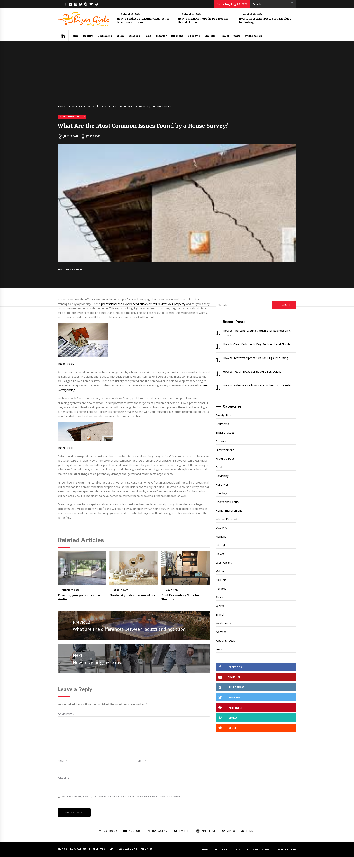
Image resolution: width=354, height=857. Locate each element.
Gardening (222, 476)
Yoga (236, 36)
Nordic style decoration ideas (132, 595)
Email (141, 761)
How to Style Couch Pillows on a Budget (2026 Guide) (257, 385)
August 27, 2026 (191, 13)
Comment (66, 714)
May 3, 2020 (172, 590)
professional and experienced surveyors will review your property (143, 304)
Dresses (134, 36)
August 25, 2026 (252, 13)
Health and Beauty (227, 502)
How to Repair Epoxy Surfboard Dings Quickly (252, 371)
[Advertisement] (177, 74)
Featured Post (225, 458)
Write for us (253, 36)
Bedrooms (105, 36)
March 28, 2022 (70, 590)
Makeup (210, 36)
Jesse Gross (93, 136)
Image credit (66, 363)
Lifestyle (194, 36)
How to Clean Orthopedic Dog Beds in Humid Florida (256, 344)
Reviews (221, 588)
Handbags (222, 493)
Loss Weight (223, 562)
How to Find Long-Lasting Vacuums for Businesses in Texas (143, 20)
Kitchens (177, 36)
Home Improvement (229, 510)
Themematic (144, 848)
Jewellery (221, 528)
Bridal (120, 36)
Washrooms (223, 623)
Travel (224, 36)
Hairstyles (222, 484)
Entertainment (225, 450)
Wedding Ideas (225, 640)
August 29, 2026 (130, 13)
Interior (161, 36)
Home (74, 36)
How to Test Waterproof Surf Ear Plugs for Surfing (255, 358)
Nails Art (221, 580)
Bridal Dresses (225, 432)
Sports (220, 606)
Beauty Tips (223, 415)
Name (62, 761)
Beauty (88, 36)
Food (148, 36)
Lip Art (220, 554)
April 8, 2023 (121, 590)
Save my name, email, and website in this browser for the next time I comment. (122, 796)
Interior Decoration (72, 116)
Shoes (219, 597)
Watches (221, 632)
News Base (124, 848)
